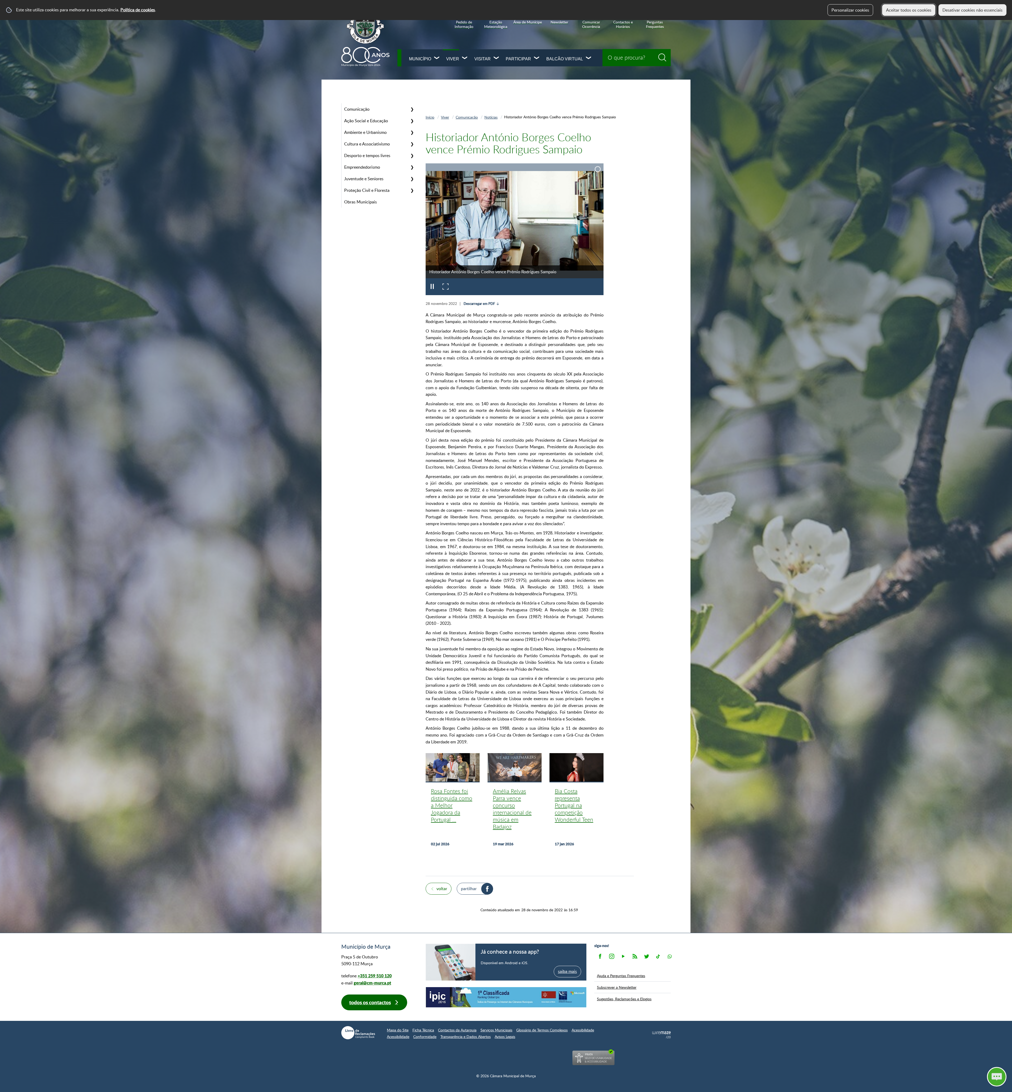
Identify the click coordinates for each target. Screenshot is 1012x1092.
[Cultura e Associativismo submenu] (412, 144)
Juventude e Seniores (363, 179)
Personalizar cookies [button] (850, 10)
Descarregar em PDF (479, 303)
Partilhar (469, 888)
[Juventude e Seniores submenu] (412, 178)
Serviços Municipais (496, 1029)
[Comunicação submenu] (412, 109)
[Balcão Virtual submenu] (589, 58)
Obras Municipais (360, 202)
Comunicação (356, 109)
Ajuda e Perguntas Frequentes (621, 975)
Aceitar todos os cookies (908, 10)
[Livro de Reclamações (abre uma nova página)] (358, 1032)
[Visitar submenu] (496, 58)
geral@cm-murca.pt (372, 983)
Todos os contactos (370, 1002)
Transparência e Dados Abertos (465, 1036)
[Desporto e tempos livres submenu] (412, 155)
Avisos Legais (505, 1036)
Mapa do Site (397, 1029)
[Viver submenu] (465, 58)
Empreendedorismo (362, 167)
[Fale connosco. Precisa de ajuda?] (950, 1076)
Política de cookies (137, 10)
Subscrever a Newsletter (616, 987)
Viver (452, 59)
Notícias (491, 117)
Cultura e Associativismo (367, 144)
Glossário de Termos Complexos (542, 1029)
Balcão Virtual (564, 59)
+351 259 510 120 (375, 976)
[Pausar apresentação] (432, 286)
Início (430, 117)
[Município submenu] (437, 58)
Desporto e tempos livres (367, 155)
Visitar (482, 59)
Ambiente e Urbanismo (365, 132)
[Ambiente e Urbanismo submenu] (412, 132)
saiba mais (567, 971)
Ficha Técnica (423, 1029)
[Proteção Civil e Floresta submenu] (412, 190)
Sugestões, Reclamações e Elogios (624, 998)
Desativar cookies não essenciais (972, 10)
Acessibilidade (583, 1029)
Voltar (441, 888)
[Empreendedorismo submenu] (412, 167)
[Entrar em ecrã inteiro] (445, 286)
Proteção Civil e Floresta (367, 190)
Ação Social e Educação (366, 121)
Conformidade (424, 1036)
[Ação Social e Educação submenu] (412, 120)
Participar (518, 59)
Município (420, 59)
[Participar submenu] (537, 58)
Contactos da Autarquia (457, 1029)
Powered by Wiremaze (661, 1035)
